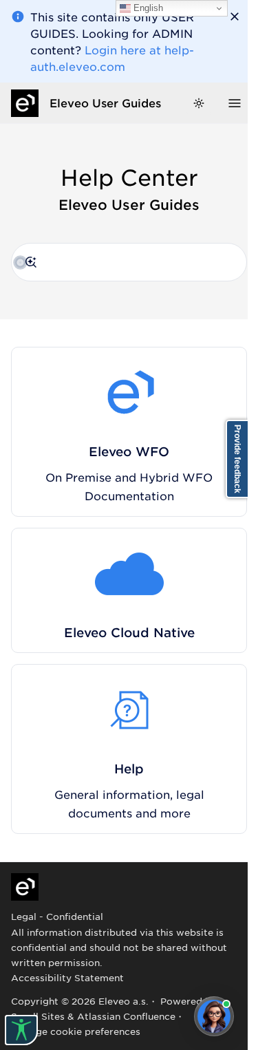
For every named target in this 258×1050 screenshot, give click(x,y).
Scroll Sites (38, 1016)
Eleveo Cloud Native (129, 632)
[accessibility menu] (21, 1030)
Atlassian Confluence (126, 1016)
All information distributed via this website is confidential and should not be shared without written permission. (119, 947)
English (147, 8)
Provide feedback (237, 459)
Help (129, 768)
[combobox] (129, 262)
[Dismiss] (234, 16)
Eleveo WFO (129, 451)
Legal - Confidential (57, 916)
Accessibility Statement (67, 977)
